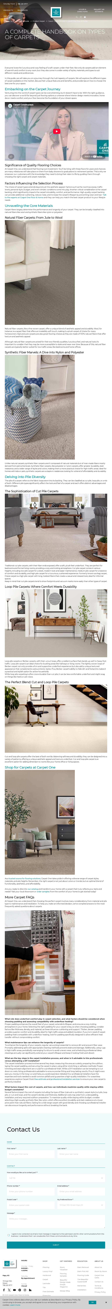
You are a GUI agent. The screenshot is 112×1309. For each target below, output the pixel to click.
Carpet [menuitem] (45, 1279)
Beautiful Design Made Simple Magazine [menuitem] (65, 1283)
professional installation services (65, 1079)
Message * (11, 1213)
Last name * (61, 1148)
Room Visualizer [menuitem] (64, 1268)
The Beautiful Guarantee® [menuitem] (82, 1280)
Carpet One (9, 21)
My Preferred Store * (65, 1199)
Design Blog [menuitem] (65, 1291)
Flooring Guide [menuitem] (83, 1275)
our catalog (32, 889)
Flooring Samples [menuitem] (63, 1275)
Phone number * (13, 1186)
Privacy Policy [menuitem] (100, 1292)
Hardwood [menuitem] (47, 1275)
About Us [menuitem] (98, 1267)
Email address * (63, 1186)
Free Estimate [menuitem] (48, 1292)
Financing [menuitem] (47, 1296)
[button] (77, 17)
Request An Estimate (99, 10)
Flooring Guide (23, 21)
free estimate (40, 1079)
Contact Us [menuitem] (99, 1282)
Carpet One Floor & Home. (19, 1295)
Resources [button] (23, 10)
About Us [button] (8, 16)
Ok (92, 1302)
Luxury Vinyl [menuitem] (47, 1271)
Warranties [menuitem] (81, 1286)
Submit (56, 1245)
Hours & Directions (82, 10)
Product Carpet (39, 21)
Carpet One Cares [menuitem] (99, 1276)
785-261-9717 (23, 4)
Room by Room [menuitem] (101, 1271)
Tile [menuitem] (44, 1287)
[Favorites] (81, 17)
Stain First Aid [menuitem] (82, 1271)
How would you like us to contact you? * (22, 1172)
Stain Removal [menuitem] (83, 1267)
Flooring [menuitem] (46, 1267)
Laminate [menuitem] (46, 1283)
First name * (11, 1148)
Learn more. (15, 1305)
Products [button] (8, 10)
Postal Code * (12, 1199)
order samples (43, 892)
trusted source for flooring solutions (25, 879)
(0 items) (85, 17)
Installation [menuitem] (81, 1290)
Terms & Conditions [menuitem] (99, 1287)
